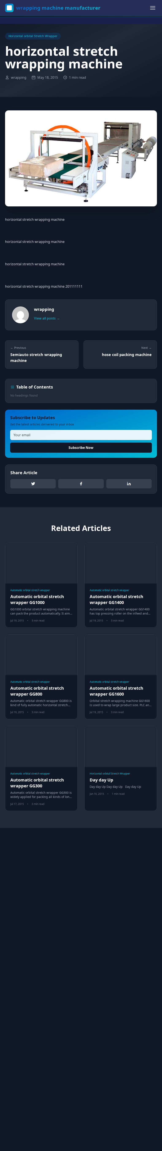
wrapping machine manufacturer (58, 7)
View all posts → (47, 318)
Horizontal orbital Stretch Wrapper (32, 36)
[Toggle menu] (152, 7)
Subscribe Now (81, 447)
